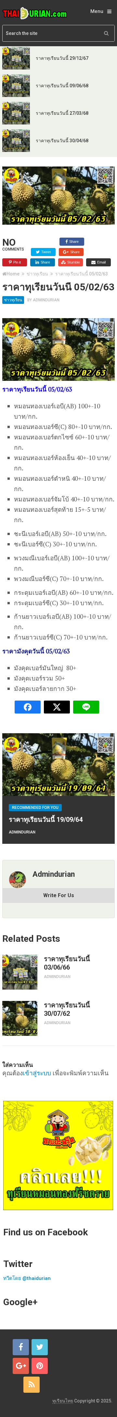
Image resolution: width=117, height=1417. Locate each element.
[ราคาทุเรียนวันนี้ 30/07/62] (19, 1018)
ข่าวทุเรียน (37, 273)
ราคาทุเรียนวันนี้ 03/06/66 (67, 963)
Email (101, 262)
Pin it (16, 262)
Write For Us (58, 895)
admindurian (46, 300)
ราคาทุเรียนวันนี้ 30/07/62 (67, 1009)
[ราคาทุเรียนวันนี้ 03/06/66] (19, 972)
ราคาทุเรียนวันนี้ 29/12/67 (62, 58)
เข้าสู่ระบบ (37, 1073)
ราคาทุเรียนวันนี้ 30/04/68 (62, 140)
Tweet (45, 252)
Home (13, 273)
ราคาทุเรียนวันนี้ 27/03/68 (62, 113)
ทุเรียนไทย (62, 1400)
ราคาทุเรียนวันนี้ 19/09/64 (46, 819)
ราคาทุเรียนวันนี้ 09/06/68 (62, 85)
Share (73, 241)
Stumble (73, 262)
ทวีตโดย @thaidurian (27, 1278)
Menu (96, 11)
